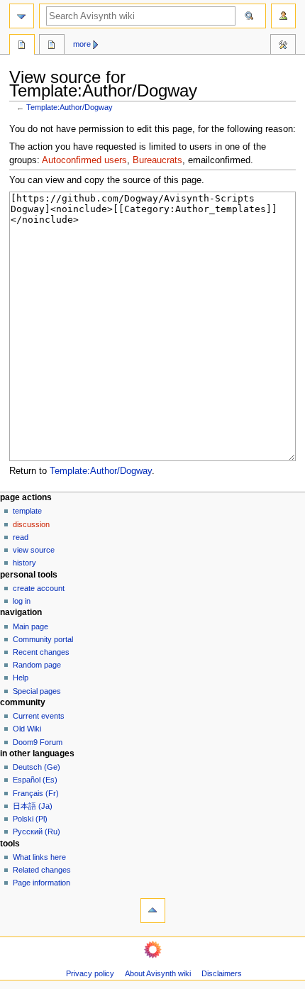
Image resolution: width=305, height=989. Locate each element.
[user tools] (283, 16)
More (82, 44)
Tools (283, 46)
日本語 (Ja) (32, 806)
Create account (39, 588)
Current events (39, 716)
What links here (39, 857)
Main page (30, 626)
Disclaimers (221, 973)
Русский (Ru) (36, 831)
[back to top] (152, 910)
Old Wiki (27, 728)
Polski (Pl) (30, 818)
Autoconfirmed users (84, 160)
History (24, 562)
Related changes (42, 870)
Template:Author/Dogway (69, 107)
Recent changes (41, 652)
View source (34, 550)
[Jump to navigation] (21, 16)
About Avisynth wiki (158, 973)
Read (20, 537)
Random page (37, 665)
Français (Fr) (36, 793)
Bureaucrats (157, 160)
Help (20, 677)
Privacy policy (90, 973)
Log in (21, 601)
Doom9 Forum (37, 742)
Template (27, 511)
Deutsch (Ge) (36, 767)
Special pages (37, 691)
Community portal (43, 639)
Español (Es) (35, 779)
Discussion (31, 524)
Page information (41, 882)
